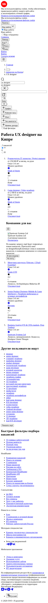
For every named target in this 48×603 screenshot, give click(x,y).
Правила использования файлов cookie (18, 20)
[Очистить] (4, 88)
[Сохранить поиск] (3, 95)
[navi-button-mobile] (3, 59)
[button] (4, 51)
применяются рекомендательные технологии (22, 574)
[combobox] (13, 82)
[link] (5, 45)
